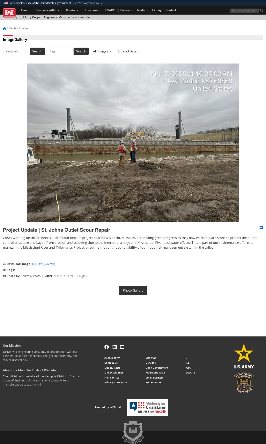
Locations (92, 10)
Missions (72, 10)
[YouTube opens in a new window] (122, 346)
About (24, 10)
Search (37, 51)
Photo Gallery (133, 290)
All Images (101, 51)
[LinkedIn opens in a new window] (115, 346)
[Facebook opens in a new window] (106, 346)
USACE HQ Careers (118, 10)
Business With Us (47, 10)
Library (157, 10)
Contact (171, 10)
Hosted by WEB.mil (108, 407)
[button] (88, 3)
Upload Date (127, 51)
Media (141, 10)
